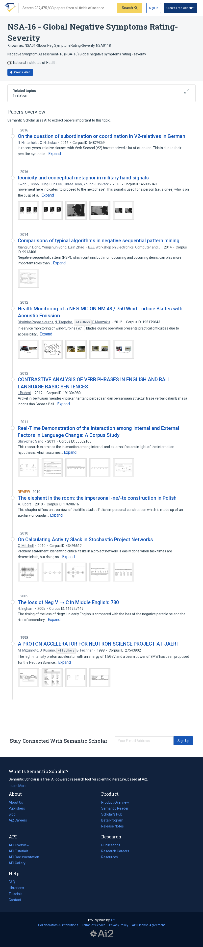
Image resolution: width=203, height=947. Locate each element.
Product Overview (115, 802)
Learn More (17, 786)
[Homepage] (9, 8)
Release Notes (112, 826)
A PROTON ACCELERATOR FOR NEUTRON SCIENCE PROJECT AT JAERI (98, 644)
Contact (15, 900)
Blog (14, 814)
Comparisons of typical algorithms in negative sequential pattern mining (98, 241)
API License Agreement (148, 925)
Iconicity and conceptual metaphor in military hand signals (83, 178)
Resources (109, 857)
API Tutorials (18, 851)
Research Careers (115, 851)
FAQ (12, 882)
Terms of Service (93, 925)
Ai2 (112, 920)
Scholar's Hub (111, 814)
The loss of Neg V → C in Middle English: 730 (68, 602)
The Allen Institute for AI (101, 934)
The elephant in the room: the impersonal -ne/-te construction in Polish (97, 498)
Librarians (16, 888)
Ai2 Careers (18, 820)
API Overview (19, 845)
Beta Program (112, 820)
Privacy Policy (118, 925)
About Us (16, 802)
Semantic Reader (114, 808)
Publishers (17, 808)
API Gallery (17, 863)
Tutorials (15, 894)
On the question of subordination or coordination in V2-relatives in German (101, 136)
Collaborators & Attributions (58, 925)
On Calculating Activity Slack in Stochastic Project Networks (85, 539)
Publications (110, 845)
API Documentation (24, 857)
